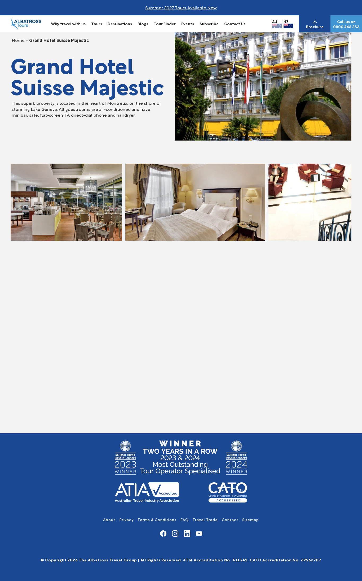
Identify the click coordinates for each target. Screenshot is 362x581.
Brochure (315, 26)
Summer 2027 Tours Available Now (181, 7)
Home (18, 40)
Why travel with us (68, 23)
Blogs (143, 23)
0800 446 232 (346, 26)
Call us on (346, 21)
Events (187, 23)
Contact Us (234, 23)
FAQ (184, 519)
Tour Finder (165, 23)
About (109, 519)
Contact (230, 519)
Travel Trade (205, 519)
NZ (286, 21)
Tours (96, 23)
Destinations (120, 23)
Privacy (126, 519)
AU (274, 21)
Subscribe (209, 23)
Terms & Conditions (157, 519)
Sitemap (250, 519)
